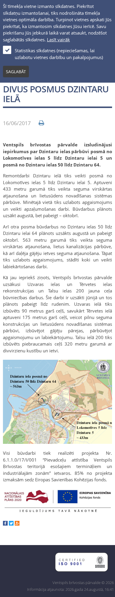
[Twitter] (11, 524)
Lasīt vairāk (58, 39)
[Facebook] (5, 524)
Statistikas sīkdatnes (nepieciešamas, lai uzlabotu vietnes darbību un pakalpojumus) (59, 54)
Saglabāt (16, 71)
